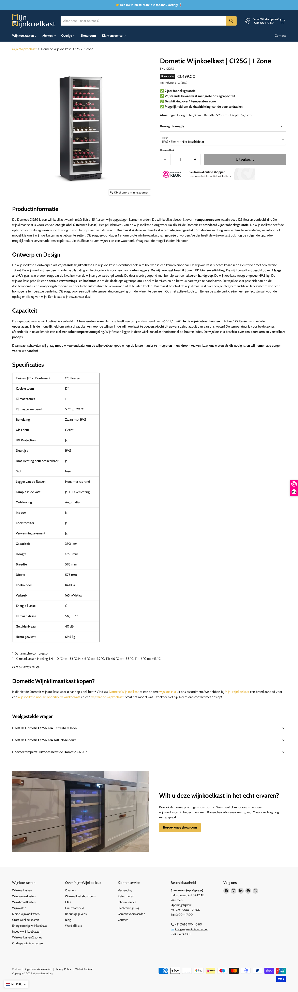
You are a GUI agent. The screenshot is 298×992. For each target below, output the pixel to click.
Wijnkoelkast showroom (80, 896)
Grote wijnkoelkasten (25, 920)
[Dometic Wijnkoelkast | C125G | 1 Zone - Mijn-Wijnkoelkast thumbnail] (20, 209)
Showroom (88, 36)
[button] (16, 984)
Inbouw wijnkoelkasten (26, 931)
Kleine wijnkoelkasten (26, 914)
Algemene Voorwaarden (38, 969)
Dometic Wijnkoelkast (124, 692)
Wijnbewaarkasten (23, 896)
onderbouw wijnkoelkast (63, 697)
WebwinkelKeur (84, 969)
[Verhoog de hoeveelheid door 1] (195, 159)
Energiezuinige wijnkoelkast (29, 926)
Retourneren (126, 896)
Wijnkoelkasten (23, 36)
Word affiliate (73, 926)
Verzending (125, 890)
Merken (48, 36)
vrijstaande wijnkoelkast (107, 697)
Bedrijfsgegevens (76, 914)
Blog (68, 920)
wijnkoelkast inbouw (32, 697)
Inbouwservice (127, 902)
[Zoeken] (231, 21)
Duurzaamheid (74, 908)
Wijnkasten (19, 908)
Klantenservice (112, 36)
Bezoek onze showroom (180, 827)
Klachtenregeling (128, 908)
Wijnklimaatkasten (23, 902)
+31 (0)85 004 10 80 (188, 924)
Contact (280, 36)
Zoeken (16, 969)
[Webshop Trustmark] (207, 174)
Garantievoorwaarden (131, 914)
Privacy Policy (63, 969)
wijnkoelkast (167, 692)
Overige (67, 36)
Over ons (71, 890)
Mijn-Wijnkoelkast (24, 49)
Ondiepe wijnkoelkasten (27, 943)
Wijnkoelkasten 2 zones (27, 937)
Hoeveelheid (167, 150)
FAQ (68, 902)
